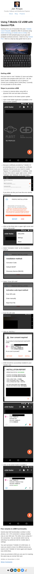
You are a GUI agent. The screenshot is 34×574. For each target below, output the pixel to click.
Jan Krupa (17, 8)
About (11, 14)
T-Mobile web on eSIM (19, 33)
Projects (22, 14)
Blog (16, 14)
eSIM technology (6, 33)
